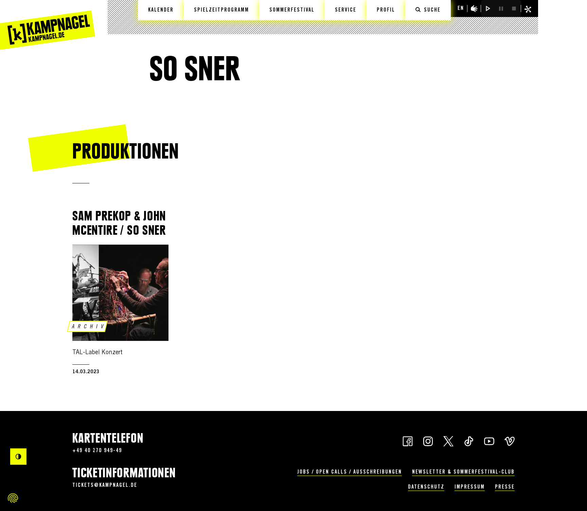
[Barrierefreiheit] (474, 8)
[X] (448, 441)
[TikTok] (469, 441)
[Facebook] (408, 441)
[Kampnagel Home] (47, 25)
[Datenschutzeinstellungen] (13, 498)
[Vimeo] (509, 441)
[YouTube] (489, 441)
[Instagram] (428, 441)
